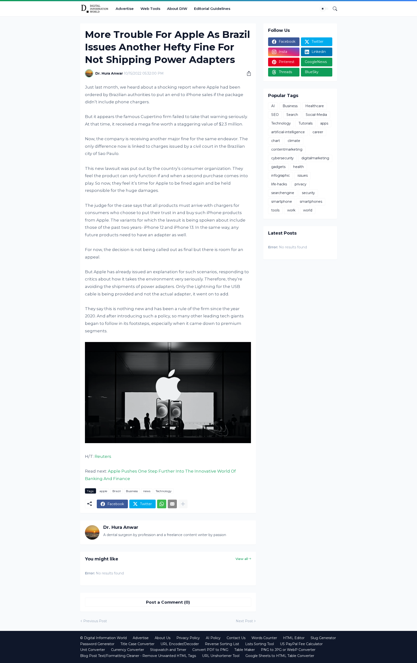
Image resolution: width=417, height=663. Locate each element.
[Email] (172, 504)
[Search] (333, 9)
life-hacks (279, 184)
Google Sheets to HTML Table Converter (279, 656)
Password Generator (97, 644)
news (146, 491)
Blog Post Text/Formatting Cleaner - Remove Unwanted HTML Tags (138, 656)
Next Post (244, 621)
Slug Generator (323, 638)
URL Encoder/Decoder (179, 644)
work (291, 210)
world (307, 210)
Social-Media (316, 114)
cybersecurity (282, 158)
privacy (300, 184)
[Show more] (183, 504)
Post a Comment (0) (168, 602)
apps (324, 123)
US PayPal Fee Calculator (301, 644)
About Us (162, 638)
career (318, 132)
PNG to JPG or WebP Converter (288, 650)
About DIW (177, 8)
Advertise (125, 8)
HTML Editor (294, 638)
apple (103, 491)
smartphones (311, 201)
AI (273, 106)
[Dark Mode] (324, 9)
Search (292, 114)
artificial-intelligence (288, 132)
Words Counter (264, 638)
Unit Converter (92, 650)
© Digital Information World (103, 638)
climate (294, 141)
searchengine (282, 193)
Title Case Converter (137, 644)
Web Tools (150, 8)
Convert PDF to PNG (210, 650)
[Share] (247, 73)
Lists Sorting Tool (259, 644)
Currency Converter (127, 650)
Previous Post (95, 621)
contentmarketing (286, 149)
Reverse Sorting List (222, 644)
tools (275, 210)
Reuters (103, 456)
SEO (275, 114)
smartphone (281, 201)
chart (275, 141)
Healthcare (314, 106)
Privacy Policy (188, 638)
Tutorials (306, 123)
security (308, 193)
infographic (280, 175)
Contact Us (236, 638)
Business (132, 491)
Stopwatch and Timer (168, 650)
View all (242, 559)
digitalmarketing (315, 158)
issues (303, 175)
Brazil (116, 491)
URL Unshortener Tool (220, 656)
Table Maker (244, 650)
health (298, 167)
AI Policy (213, 638)
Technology (164, 491)
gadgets (278, 167)
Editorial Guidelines (212, 8)
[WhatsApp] (161, 504)
